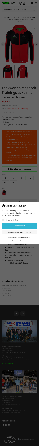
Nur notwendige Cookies (19, 232)
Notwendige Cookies (11, 220)
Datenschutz (15, 241)
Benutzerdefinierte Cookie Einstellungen (19, 237)
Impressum (23, 241)
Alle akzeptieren (19, 226)
